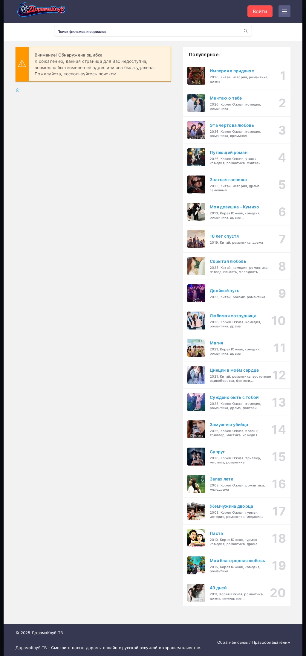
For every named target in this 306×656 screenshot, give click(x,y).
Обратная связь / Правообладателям (253, 642)
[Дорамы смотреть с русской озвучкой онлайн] (45, 11)
